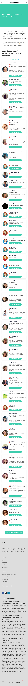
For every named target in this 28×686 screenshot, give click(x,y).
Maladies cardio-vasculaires (8, 654)
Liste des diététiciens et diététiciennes (13, 32)
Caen (7, 626)
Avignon (3, 624)
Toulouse (13, 634)
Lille (17, 627)
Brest (3, 626)
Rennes (20, 631)
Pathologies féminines (7, 658)
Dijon (22, 626)
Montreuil (18, 628)
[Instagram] (6, 593)
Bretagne (4, 607)
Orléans (23, 630)
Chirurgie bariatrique (12, 648)
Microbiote (4, 657)
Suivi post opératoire (12, 665)
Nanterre (8, 630)
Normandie (4, 611)
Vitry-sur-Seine (11, 636)
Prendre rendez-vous (15, 75)
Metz (8, 628)
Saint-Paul (21, 633)
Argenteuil (4, 623)
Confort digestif (21, 648)
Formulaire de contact (6, 589)
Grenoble (4, 627)
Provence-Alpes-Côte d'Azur (12, 613)
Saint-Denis (8, 633)
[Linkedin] (8, 593)
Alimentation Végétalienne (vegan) (9, 645)
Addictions (4, 642)
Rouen (3, 633)
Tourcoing (18, 634)
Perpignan (7, 631)
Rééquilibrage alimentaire (15, 661)
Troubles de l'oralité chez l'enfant (13, 667)
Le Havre (9, 627)
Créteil (19, 626)
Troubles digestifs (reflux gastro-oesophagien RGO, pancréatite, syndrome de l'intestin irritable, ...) (14, 668)
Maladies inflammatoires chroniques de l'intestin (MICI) (14, 654)
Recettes (4, 565)
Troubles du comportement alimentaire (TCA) (12, 670)
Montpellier (13, 628)
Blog (3, 560)
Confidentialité (5, 581)
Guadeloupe (4, 608)
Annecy (20, 621)
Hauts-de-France (16, 608)
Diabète (17, 650)
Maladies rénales (19, 655)
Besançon (8, 624)
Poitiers (12, 631)
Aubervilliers (20, 623)
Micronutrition (10, 657)
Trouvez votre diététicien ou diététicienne (11, 32)
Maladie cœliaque (20, 652)
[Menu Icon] (1, 2)
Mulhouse (24, 628)
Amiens (12, 621)
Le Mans (14, 627)
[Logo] (14, 2)
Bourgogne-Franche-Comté (19, 605)
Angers (16, 621)
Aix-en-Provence (5, 621)
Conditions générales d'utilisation (9, 574)
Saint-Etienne (15, 633)
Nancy (3, 630)
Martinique (13, 610)
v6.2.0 (18, 682)
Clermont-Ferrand (13, 626)
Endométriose (17, 651)
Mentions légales (6, 579)
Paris (3, 631)
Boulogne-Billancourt (21, 624)
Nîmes (19, 630)
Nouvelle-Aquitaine (11, 611)
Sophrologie (4, 665)
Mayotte (19, 610)
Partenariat (4, 562)
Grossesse (23, 651)
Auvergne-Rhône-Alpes (7, 605)
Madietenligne (14, 681)
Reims (16, 631)
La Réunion (7, 610)
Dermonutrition (11, 650)
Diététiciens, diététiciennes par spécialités (13, 640)
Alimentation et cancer (7, 644)
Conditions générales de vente (8, 577)
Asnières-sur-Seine (11, 623)
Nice (16, 630)
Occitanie (19, 611)
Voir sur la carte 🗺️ (14, 59)
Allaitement (11, 647)
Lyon (25, 627)
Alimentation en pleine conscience (15, 642)
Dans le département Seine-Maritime (17, 34)
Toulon (8, 634)
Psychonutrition (5, 661)
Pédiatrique (15, 658)
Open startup (5, 567)
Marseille (4, 628)
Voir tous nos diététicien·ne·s (14, 532)
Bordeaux (13, 624)
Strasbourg (4, 634)
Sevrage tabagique (16, 664)
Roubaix (24, 631)
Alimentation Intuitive (17, 644)
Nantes (12, 630)
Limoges (21, 627)
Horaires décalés (6, 652)
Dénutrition (4, 650)
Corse (18, 607)
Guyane (9, 608)
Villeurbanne (4, 636)
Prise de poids (16, 660)
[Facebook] (3, 593)
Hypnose (13, 652)
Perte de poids (8, 660)
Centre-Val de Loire (11, 607)
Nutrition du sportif (18, 657)
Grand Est (22, 607)
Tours (22, 634)
